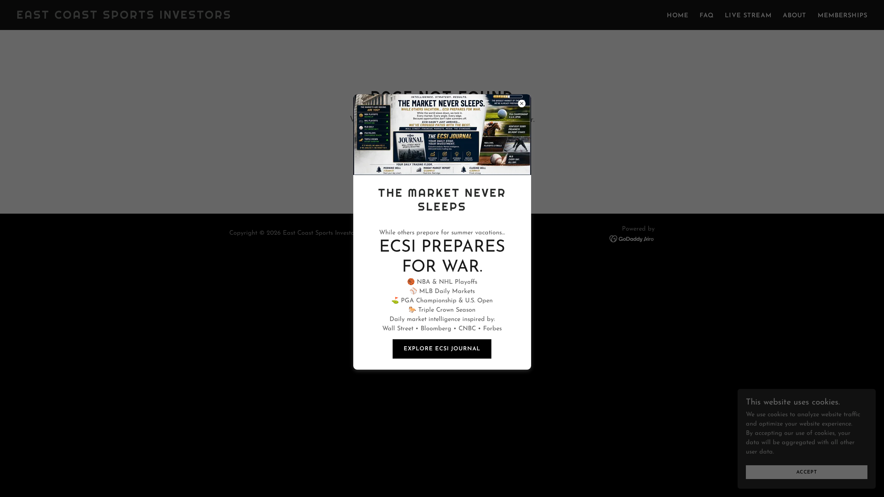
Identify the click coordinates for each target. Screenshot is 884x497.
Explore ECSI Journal (442, 349)
